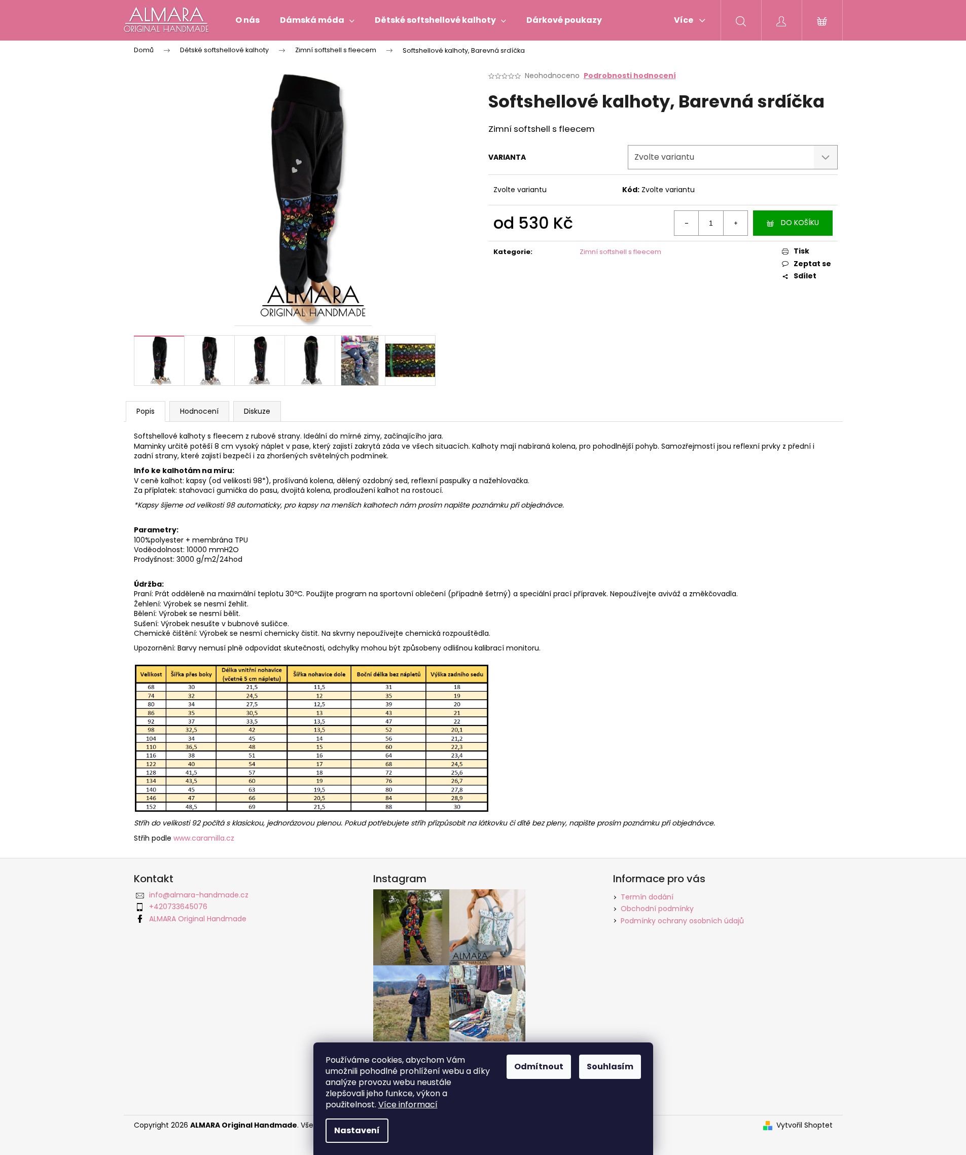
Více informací (408, 1104)
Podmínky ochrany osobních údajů (682, 921)
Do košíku (800, 223)
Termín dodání (647, 897)
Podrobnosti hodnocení (630, 76)
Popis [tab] (145, 411)
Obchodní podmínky (657, 909)
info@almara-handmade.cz (198, 895)
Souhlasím (610, 1066)
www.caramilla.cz (203, 838)
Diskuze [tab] (257, 411)
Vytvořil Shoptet (804, 1125)
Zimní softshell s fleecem (620, 252)
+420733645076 (178, 906)
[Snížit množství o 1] (686, 223)
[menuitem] (247, 20)
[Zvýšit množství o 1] (735, 223)
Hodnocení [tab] (199, 411)
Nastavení (357, 1130)
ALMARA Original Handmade (197, 919)
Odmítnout (538, 1066)
